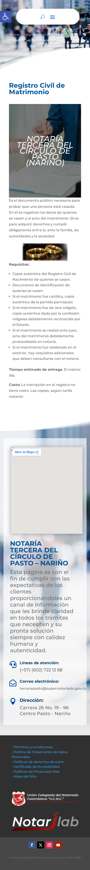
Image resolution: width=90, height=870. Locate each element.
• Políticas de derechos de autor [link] (38, 762)
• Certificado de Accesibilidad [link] (36, 766)
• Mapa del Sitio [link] (25, 776)
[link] (5, 16)
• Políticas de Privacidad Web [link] (36, 771)
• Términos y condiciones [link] (32, 747)
